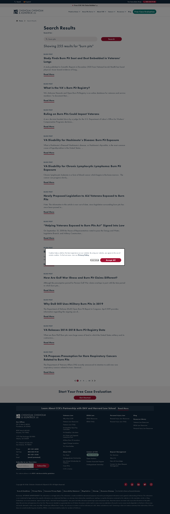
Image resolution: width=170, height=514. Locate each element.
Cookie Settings (95, 260)
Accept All (111, 260)
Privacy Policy (83, 255)
